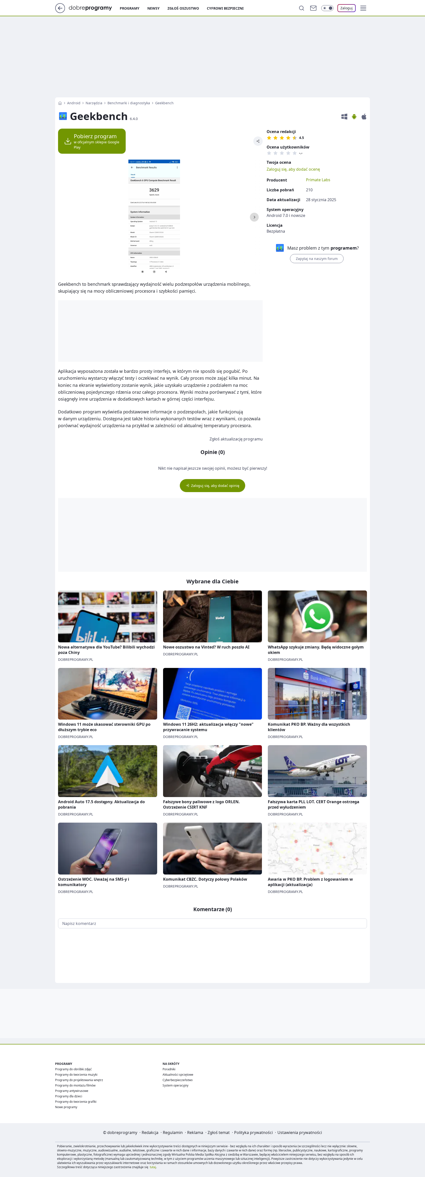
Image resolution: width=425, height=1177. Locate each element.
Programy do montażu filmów (75, 1085)
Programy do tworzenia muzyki (76, 1074)
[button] (363, 8)
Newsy (153, 8)
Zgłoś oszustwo (183, 8)
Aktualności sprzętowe (178, 1074)
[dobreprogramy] (94, 7)
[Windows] (344, 117)
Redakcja (150, 1132)
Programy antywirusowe (71, 1091)
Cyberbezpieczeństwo (178, 1080)
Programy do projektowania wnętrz (79, 1080)
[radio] (269, 137)
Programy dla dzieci (68, 1096)
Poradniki (169, 1069)
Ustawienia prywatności (299, 1132)
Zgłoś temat (219, 1132)
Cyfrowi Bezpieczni (225, 8)
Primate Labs (318, 179)
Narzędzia (94, 103)
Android (73, 103)
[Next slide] (254, 217)
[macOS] (364, 117)
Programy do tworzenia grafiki (75, 1102)
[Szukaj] (301, 8)
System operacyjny (175, 1085)
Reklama (195, 1132)
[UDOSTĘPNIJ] (258, 141)
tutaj (153, 1167)
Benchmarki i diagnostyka (128, 103)
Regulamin (173, 1132)
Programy (129, 8)
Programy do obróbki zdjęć (73, 1069)
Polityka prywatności (253, 1132)
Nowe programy (66, 1107)
